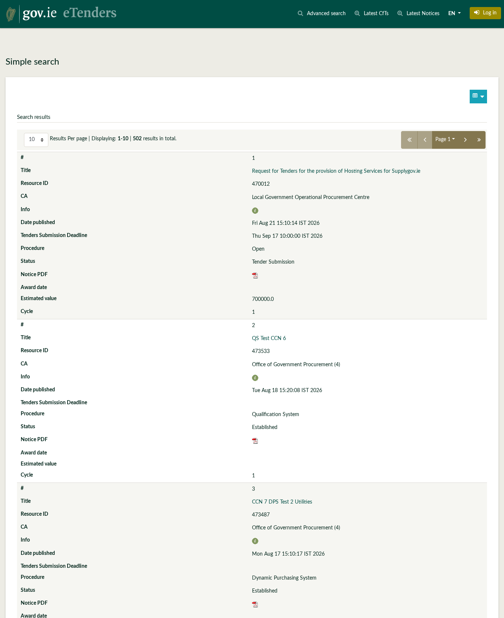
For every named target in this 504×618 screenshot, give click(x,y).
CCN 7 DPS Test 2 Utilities (282, 502)
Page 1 (443, 139)
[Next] (465, 140)
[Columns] (478, 96)
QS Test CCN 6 (269, 338)
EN (452, 13)
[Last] (479, 140)
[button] (485, 13)
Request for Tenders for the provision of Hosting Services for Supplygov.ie (336, 171)
